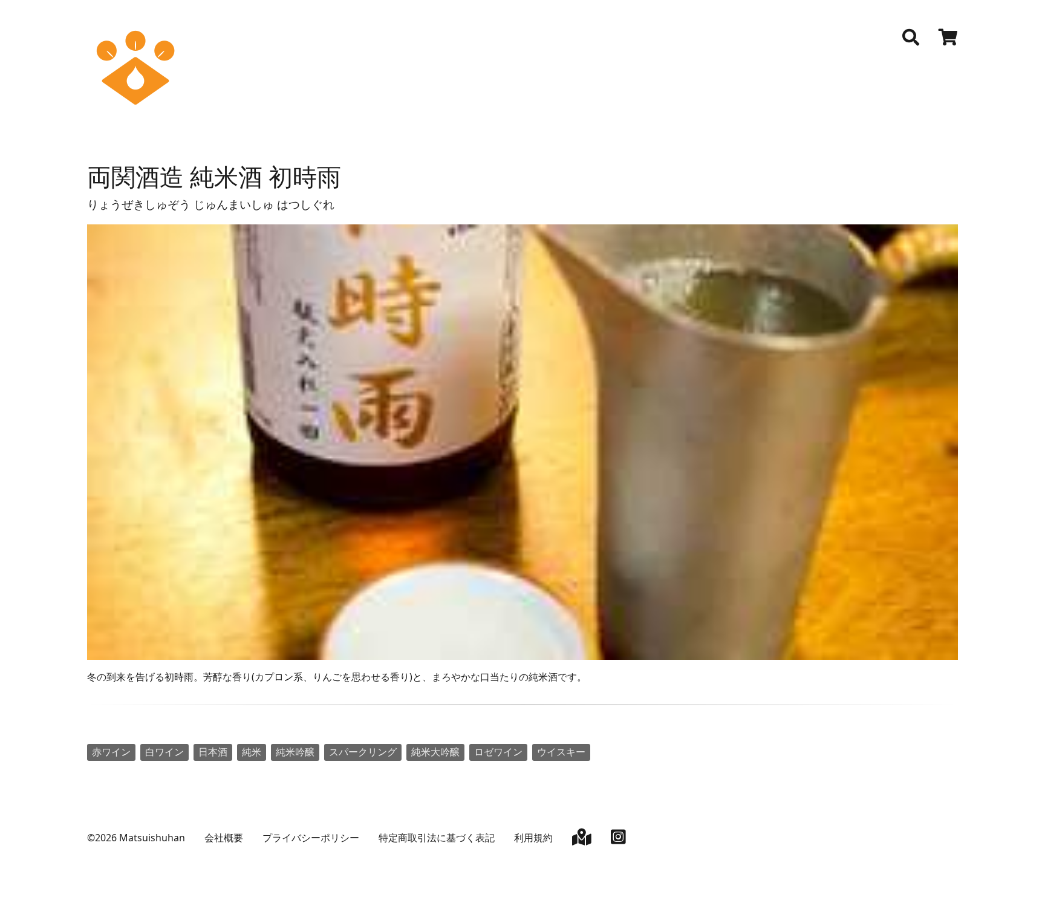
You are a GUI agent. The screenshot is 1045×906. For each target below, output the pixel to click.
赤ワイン (111, 751)
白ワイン (164, 751)
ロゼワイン (498, 751)
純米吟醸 (295, 751)
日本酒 (212, 751)
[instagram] (618, 839)
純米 (251, 751)
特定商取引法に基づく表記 (437, 837)
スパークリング (363, 751)
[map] (581, 839)
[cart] (948, 38)
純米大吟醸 (435, 751)
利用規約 (533, 837)
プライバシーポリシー (310, 837)
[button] (910, 37)
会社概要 (223, 837)
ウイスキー (561, 751)
